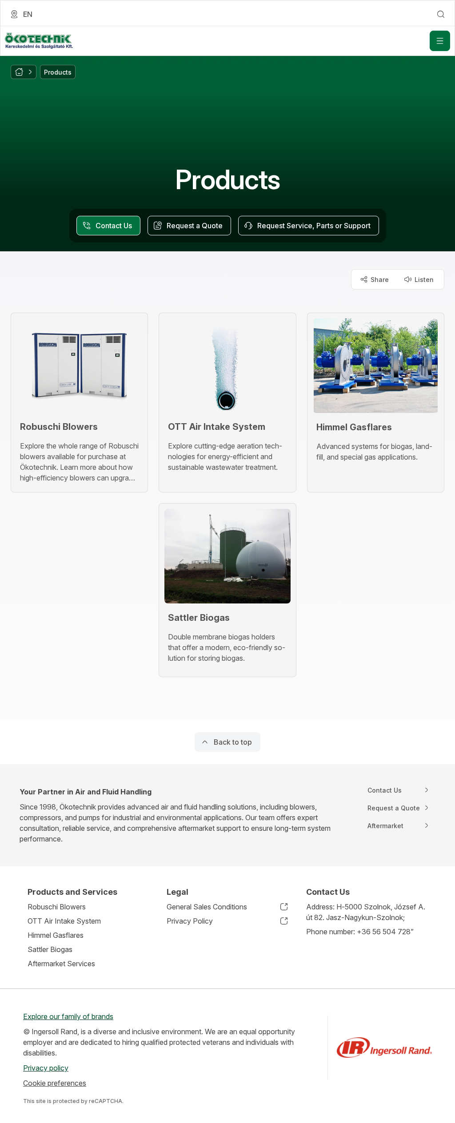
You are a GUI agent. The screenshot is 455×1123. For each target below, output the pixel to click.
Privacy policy (45, 1067)
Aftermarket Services (61, 963)
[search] (441, 14)
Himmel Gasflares (56, 935)
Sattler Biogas (50, 949)
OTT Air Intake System (64, 921)
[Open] (440, 41)
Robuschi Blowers (57, 906)
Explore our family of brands (68, 1016)
